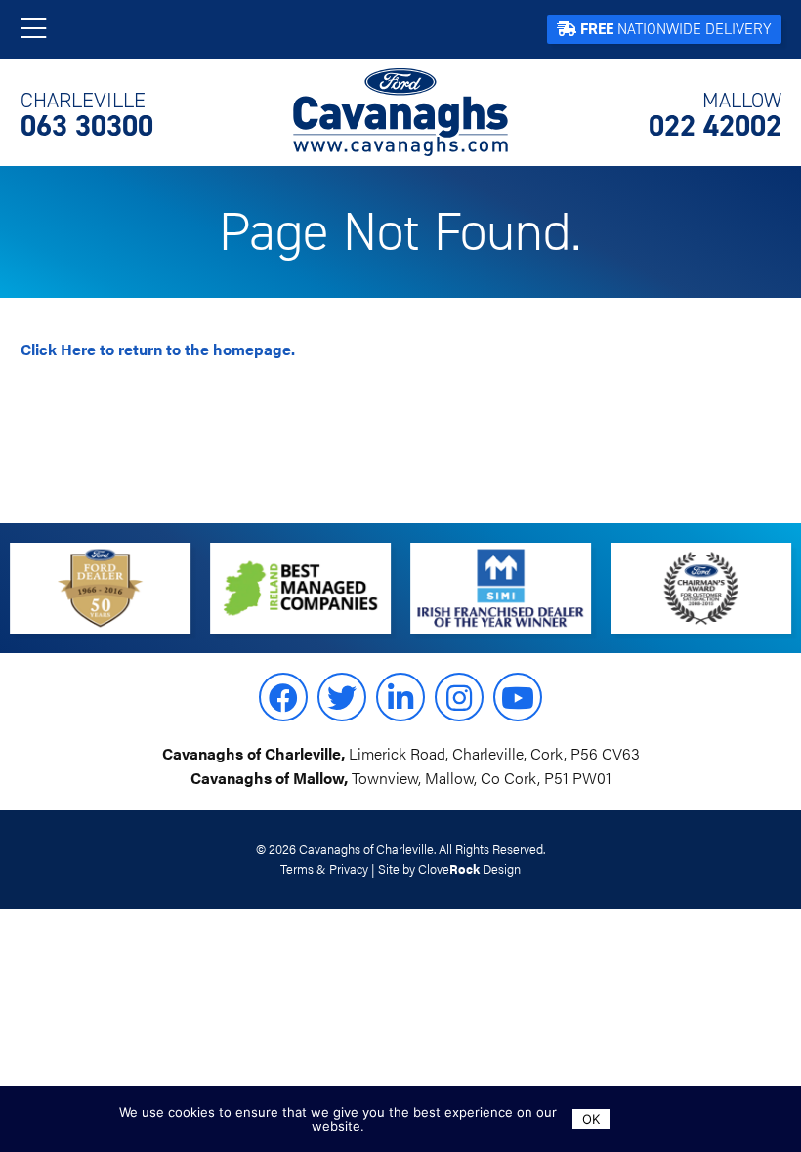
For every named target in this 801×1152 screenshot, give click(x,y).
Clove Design (469, 869)
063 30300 (87, 115)
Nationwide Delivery (676, 29)
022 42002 (715, 115)
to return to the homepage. (158, 349)
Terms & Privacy (324, 869)
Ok (591, 1119)
